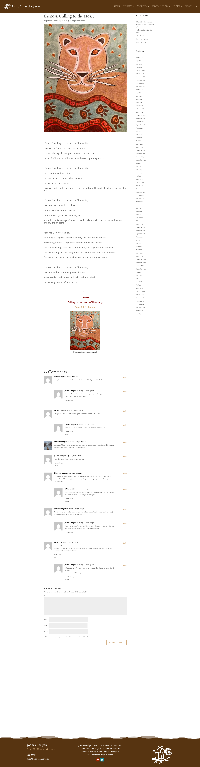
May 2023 (139, 173)
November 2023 (140, 154)
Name (46, 619)
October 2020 (140, 266)
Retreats (142, 7)
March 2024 (139, 144)
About (176, 7)
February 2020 (140, 291)
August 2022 (139, 202)
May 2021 (139, 246)
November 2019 (140, 301)
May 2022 (139, 211)
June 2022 (139, 208)
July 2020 (138, 275)
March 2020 (139, 288)
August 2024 (139, 128)
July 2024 (138, 131)
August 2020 (139, 272)
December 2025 (140, 77)
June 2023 (139, 170)
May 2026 (139, 64)
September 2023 (141, 160)
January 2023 (140, 186)
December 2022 (140, 189)
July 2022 (138, 205)
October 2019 (140, 304)
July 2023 (138, 166)
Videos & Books (160, 7)
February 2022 (140, 221)
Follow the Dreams (141, 36)
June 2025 (139, 96)
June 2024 (139, 134)
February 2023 (140, 182)
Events (188, 7)
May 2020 (139, 282)
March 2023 (139, 179)
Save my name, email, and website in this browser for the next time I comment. (70, 637)
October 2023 (140, 157)
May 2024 (139, 138)
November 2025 (140, 80)
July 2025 (138, 93)
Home (117, 7)
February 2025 (140, 109)
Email (46, 626)
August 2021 (139, 237)
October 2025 (140, 83)
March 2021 (139, 253)
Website (46, 632)
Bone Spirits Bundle (85, 307)
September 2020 (141, 269)
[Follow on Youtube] (98, 759)
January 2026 (140, 73)
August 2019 (139, 311)
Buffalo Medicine (141, 42)
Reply (125, 377)
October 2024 (140, 122)
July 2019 (138, 314)
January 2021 (139, 256)
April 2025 (139, 102)
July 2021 (138, 240)
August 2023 (139, 163)
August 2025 (139, 89)
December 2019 (140, 298)
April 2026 (139, 67)
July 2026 (138, 61)
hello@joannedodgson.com (38, 759)
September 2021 (140, 234)
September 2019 (140, 307)
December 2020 (141, 259)
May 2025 (139, 99)
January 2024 (140, 147)
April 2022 (139, 214)
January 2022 (140, 224)
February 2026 (140, 70)
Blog (72, 21)
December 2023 (140, 150)
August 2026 (139, 57)
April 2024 (139, 141)
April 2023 (139, 176)
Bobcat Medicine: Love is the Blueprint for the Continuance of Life (145, 24)
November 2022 (140, 192)
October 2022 (140, 195)
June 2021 (138, 243)
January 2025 (140, 112)
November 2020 (141, 262)
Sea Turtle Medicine (142, 39)
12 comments (80, 21)
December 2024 (140, 115)
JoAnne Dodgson (53, 21)
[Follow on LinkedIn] (102, 759)
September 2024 (141, 125)
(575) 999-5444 (32, 755)
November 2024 (140, 118)
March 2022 (139, 218)
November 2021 (140, 230)
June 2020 (139, 278)
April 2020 (139, 285)
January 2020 (140, 295)
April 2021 (139, 250)
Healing (127, 7)
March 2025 (139, 106)
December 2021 (140, 227)
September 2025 (141, 86)
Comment (47, 596)
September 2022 (141, 198)
